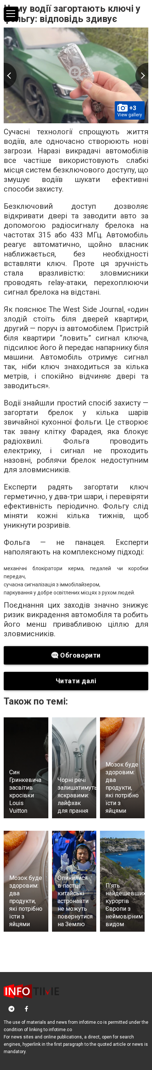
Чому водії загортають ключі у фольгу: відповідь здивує (72, 13)
